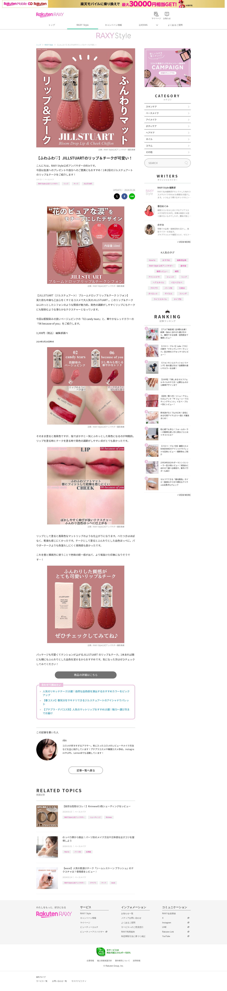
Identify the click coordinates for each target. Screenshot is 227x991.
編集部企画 (181, 260)
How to (66, 852)
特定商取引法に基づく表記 (133, 936)
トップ (51, 25)
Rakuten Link (168, 932)
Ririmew (109, 817)
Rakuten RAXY (50, 14)
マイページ (85, 922)
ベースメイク (49, 179)
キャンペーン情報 (113, 25)
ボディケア (151, 126)
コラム (149, 145)
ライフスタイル (160, 299)
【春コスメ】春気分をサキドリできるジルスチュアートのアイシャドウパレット (86, 702)
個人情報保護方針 (104, 961)
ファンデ (183, 293)
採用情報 (136, 961)
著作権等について (122, 961)
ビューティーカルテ (89, 927)
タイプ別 (177, 299)
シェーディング (95, 817)
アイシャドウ (154, 276)
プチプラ (93, 883)
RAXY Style (83, 25)
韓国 (177, 271)
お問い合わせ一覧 (59, 981)
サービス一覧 (41, 981)
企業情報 (90, 961)
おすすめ (166, 260)
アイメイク (151, 119)
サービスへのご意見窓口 (132, 927)
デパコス (168, 293)
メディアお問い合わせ (131, 918)
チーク (76, 183)
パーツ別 (78, 852)
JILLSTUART (88, 183)
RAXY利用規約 (128, 932)
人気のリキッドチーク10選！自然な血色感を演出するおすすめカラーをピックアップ (86, 693)
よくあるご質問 (175, 25)
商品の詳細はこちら (86, 675)
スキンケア (151, 106)
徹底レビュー (162, 271)
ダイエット (153, 293)
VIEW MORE (184, 241)
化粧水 (182, 288)
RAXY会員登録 (169, 913)
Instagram (166, 922)
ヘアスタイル (158, 282)
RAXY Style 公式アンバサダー (48, 183)
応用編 (88, 852)
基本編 (183, 265)
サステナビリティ (78, 981)
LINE (164, 927)
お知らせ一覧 (127, 913)
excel (113, 883)
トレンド (170, 276)
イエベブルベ (176, 282)
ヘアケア (150, 132)
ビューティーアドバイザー (92, 932)
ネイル (149, 139)
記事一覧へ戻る (86, 770)
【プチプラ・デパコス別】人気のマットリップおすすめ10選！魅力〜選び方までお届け (86, 711)
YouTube (166, 936)
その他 (149, 152)
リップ (66, 183)
